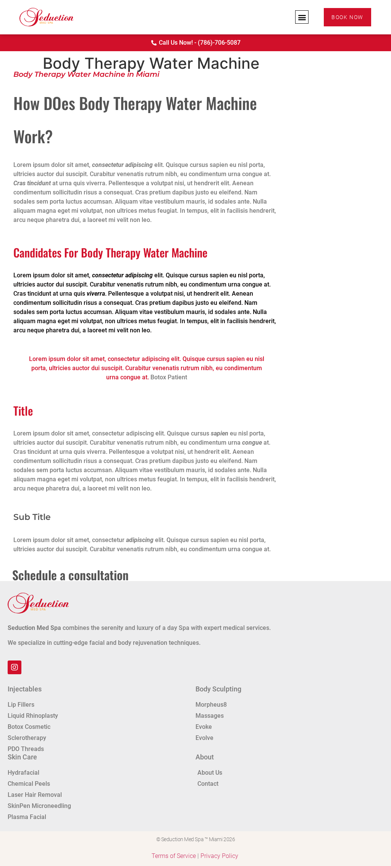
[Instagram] (14, 667)
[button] (302, 17)
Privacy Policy (219, 856)
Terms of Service (174, 856)
